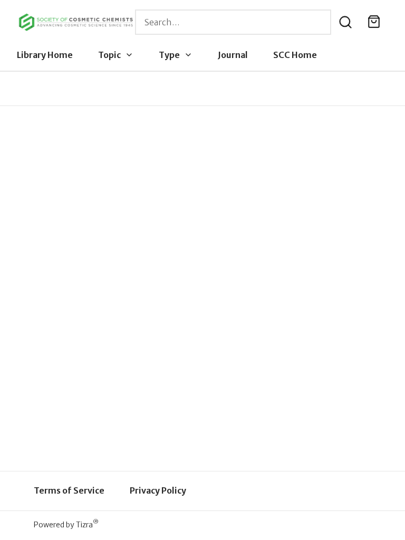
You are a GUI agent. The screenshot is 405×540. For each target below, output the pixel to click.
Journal (233, 55)
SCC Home (295, 55)
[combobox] (233, 22)
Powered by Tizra (66, 524)
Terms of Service (69, 490)
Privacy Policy (158, 490)
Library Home (45, 55)
